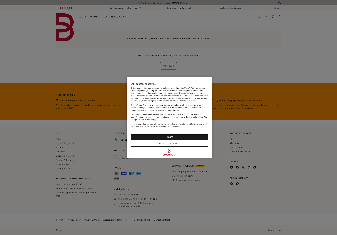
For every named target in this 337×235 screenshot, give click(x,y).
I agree (169, 137)
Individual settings (169, 144)
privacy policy (140, 124)
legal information (156, 124)
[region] (169, 117)
